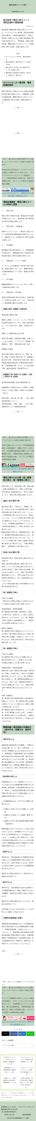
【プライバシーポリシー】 (26, 1107)
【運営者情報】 (27, 1114)
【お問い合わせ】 (9, 1114)
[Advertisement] (18, 121)
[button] (32, 1045)
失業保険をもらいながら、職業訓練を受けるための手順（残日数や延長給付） (9, 1109)
